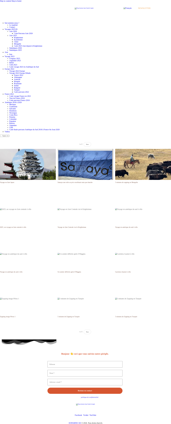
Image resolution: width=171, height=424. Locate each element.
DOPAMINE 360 (75, 423)
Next (87, 332)
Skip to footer (17, 1)
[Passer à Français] (127, 8)
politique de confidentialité (89, 397)
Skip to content (5, 1)
